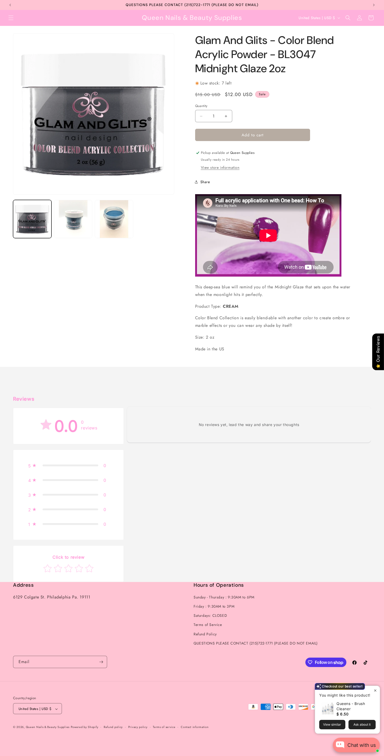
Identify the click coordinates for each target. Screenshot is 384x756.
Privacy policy (138, 727)
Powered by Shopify (84, 727)
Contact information (194, 727)
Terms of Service (208, 625)
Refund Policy (205, 634)
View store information (220, 167)
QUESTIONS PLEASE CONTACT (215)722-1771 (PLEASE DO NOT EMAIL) (256, 643)
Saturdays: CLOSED (210, 615)
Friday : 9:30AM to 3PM (214, 606)
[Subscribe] (101, 662)
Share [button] (205, 181)
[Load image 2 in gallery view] (73, 219)
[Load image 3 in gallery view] (114, 219)
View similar (332, 724)
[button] (11, 18)
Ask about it (362, 724)
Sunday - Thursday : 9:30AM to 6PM (224, 597)
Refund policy (113, 727)
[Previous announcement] (10, 5)
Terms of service (164, 727)
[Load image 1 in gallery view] (32, 219)
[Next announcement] (374, 5)
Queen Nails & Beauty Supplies (47, 727)
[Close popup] (375, 690)
